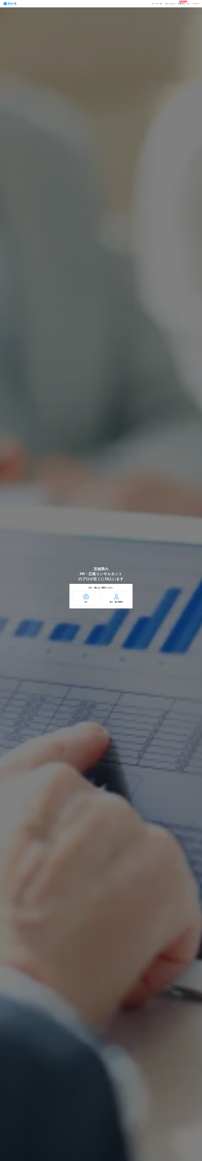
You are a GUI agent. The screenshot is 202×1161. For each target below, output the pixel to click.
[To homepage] (10, 3)
